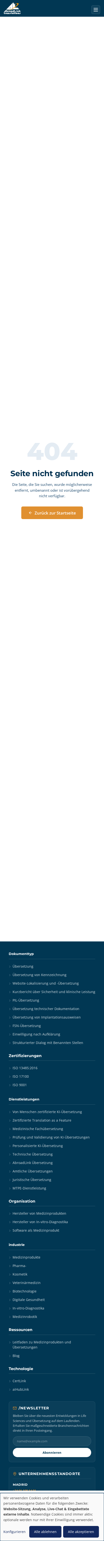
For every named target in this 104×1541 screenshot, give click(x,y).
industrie (17, 1245)
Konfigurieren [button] (14, 1531)
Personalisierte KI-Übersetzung (38, 1145)
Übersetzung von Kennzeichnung (40, 974)
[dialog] (52, 1517)
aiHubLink (21, 1389)
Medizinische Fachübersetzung (38, 1128)
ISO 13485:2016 (25, 1068)
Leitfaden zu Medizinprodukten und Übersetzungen (42, 1344)
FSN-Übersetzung (27, 1025)
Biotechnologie (25, 1291)
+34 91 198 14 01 (24, 1491)
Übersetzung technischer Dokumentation (46, 1008)
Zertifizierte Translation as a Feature (42, 1120)
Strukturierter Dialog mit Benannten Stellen (48, 1042)
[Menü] (95, 9)
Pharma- (19, 1265)
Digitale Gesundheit (29, 1299)
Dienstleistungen (24, 1099)
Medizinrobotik (25, 1316)
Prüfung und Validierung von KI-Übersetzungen (51, 1137)
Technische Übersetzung (33, 1154)
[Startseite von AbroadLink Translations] (12, 8)
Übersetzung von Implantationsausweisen (47, 1017)
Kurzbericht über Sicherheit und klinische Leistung (54, 991)
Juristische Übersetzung (32, 1179)
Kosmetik (20, 1274)
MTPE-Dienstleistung (29, 1188)
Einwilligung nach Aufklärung (36, 1034)
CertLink (19, 1381)
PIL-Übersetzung (26, 1000)
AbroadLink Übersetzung (33, 1162)
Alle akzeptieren (81, 1531)
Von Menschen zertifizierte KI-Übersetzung (47, 1111)
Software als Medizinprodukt (36, 1230)
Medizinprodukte (26, 1257)
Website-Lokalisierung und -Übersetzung (46, 983)
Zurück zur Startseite (55, 513)
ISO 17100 (21, 1076)
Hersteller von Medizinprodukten (39, 1213)
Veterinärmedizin (27, 1282)
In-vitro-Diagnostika (28, 1308)
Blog (16, 1355)
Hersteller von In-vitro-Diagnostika (40, 1222)
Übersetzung (23, 966)
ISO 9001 (20, 1085)
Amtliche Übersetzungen (33, 1171)
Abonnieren (52, 1452)
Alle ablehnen (45, 1531)
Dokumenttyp (21, 954)
